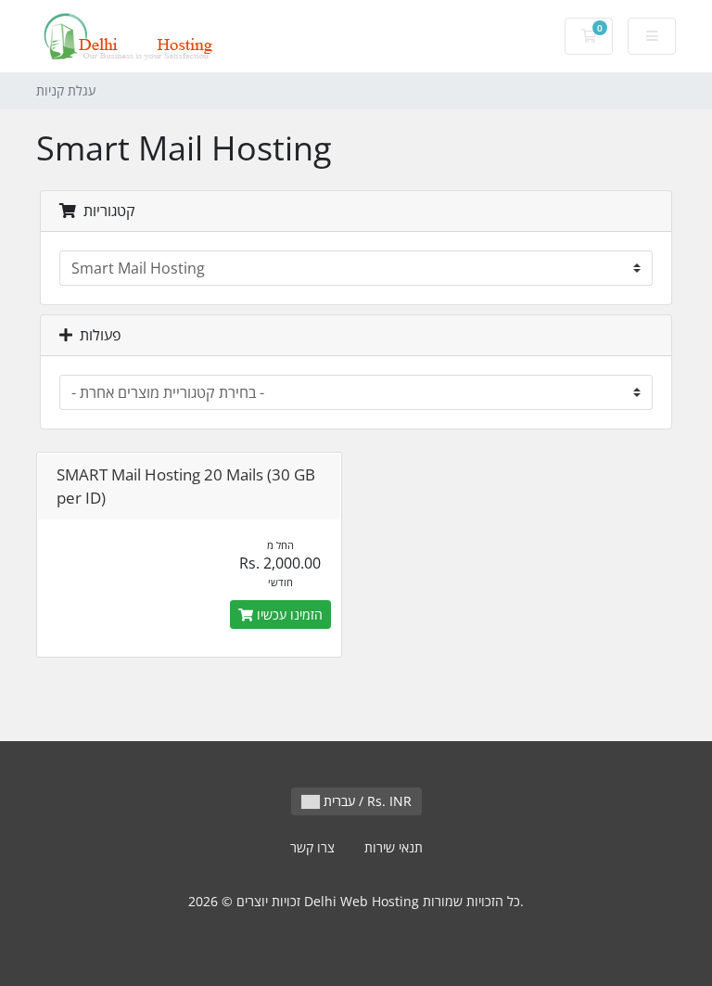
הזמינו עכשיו (288, 614)
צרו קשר (312, 847)
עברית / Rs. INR (366, 801)
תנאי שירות (393, 847)
